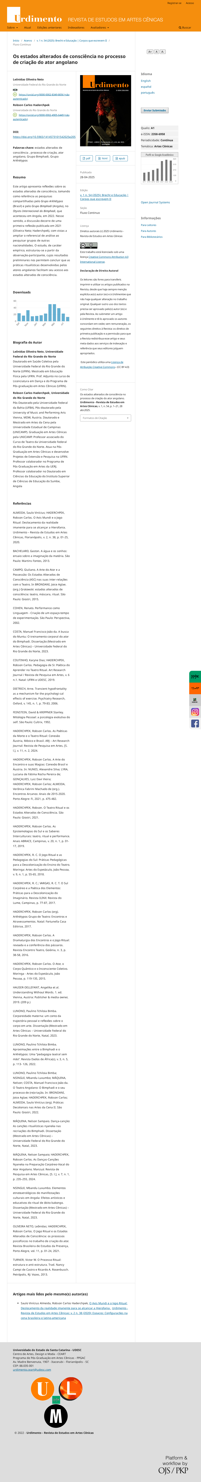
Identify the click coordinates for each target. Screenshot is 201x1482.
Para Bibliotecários (152, 237)
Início (16, 40)
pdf (88, 158)
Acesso (190, 3)
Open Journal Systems (155, 202)
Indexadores (76, 27)
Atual (27, 27)
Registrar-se (174, 3)
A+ (150, 51)
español (146, 86)
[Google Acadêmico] (159, 183)
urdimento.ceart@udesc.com (32, 1369)
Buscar (186, 27)
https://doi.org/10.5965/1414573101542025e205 (44, 137)
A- (162, 51)
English (146, 81)
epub (121, 158)
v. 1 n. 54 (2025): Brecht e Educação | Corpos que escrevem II (72, 40)
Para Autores (148, 231)
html (104, 158)
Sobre (11, 27)
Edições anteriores (49, 27)
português (148, 92)
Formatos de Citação (95, 418)
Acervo (28, 40)
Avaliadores (99, 27)
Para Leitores (148, 225)
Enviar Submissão (155, 110)
